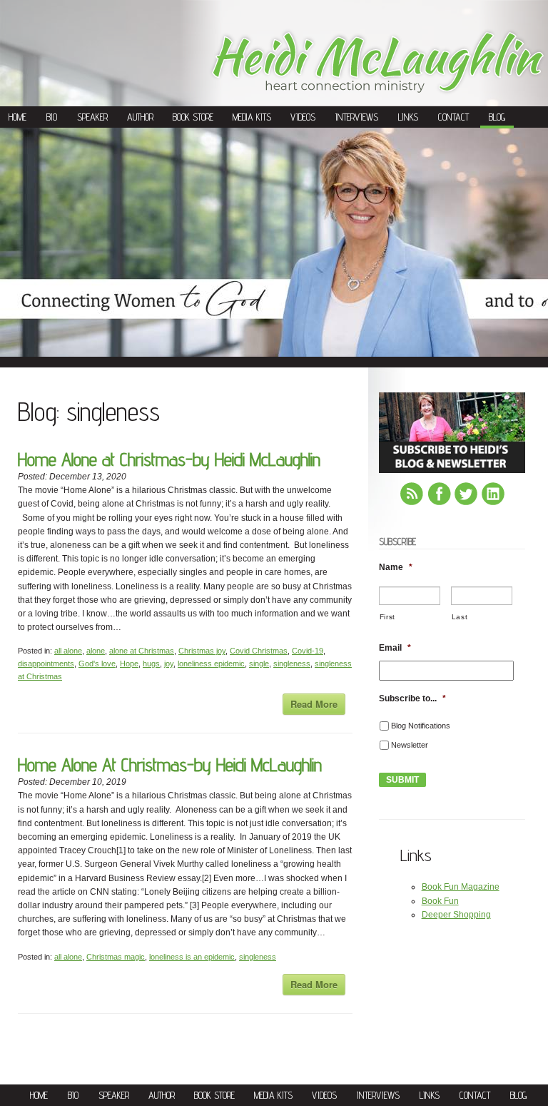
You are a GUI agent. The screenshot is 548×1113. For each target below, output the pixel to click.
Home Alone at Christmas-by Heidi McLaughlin (169, 459)
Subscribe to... (412, 698)
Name (395, 567)
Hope (129, 663)
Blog (497, 117)
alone (95, 650)
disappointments (46, 663)
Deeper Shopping (456, 915)
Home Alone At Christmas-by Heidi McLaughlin (170, 764)
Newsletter (409, 745)
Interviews (356, 117)
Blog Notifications (420, 725)
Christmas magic (115, 956)
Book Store (193, 117)
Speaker (92, 117)
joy (168, 663)
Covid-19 (307, 650)
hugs (151, 663)
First (387, 617)
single (259, 663)
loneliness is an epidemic (192, 956)
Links (408, 117)
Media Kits (252, 117)
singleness (291, 663)
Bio (51, 117)
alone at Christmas (141, 650)
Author (140, 117)
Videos (302, 117)
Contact (453, 117)
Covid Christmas (259, 650)
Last (460, 617)
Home (17, 117)
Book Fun (440, 901)
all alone (68, 650)
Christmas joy (201, 650)
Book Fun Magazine (460, 887)
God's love (97, 663)
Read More (314, 704)
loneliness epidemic (211, 663)
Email (395, 648)
